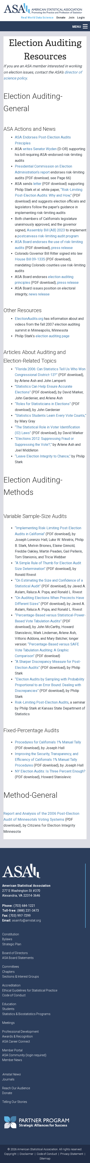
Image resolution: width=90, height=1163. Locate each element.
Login (81, 17)
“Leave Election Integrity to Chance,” (43, 456)
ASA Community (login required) (24, 1055)
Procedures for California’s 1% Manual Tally (48, 742)
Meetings (8, 1023)
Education (9, 1004)
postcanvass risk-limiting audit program (48, 236)
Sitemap (45, 1158)
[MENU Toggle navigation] (87, 24)
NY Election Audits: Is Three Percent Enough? (50, 771)
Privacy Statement (71, 1154)
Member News (12, 1060)
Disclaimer (26, 1154)
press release (62, 248)
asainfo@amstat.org (26, 920)
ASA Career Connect (16, 1041)
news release (39, 294)
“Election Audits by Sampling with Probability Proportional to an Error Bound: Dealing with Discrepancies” (49, 685)
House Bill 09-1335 (30, 259)
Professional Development (20, 1031)
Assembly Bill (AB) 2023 (46, 230)
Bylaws (7, 939)
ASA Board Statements (18, 958)
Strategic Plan (11, 944)
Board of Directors (15, 953)
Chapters (8, 971)
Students (8, 1009)
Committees (10, 966)
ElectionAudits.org (29, 319)
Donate (7, 1093)
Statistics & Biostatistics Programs (26, 1014)
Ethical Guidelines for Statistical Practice (29, 990)
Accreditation (11, 985)
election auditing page (52, 336)
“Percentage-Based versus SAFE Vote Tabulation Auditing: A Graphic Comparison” (47, 650)
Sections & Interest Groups (20, 976)
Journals (8, 1079)
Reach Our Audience (16, 1088)
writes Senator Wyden (40, 149)
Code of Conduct (14, 995)
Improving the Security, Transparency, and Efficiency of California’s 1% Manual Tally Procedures (46, 760)
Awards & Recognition (17, 1036)
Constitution (10, 934)
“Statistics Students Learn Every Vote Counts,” (50, 415)
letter (37, 184)
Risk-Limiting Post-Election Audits (42, 702)
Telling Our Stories (14, 1102)
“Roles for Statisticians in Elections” (43, 404)
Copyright (10, 1154)
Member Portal (12, 1050)
